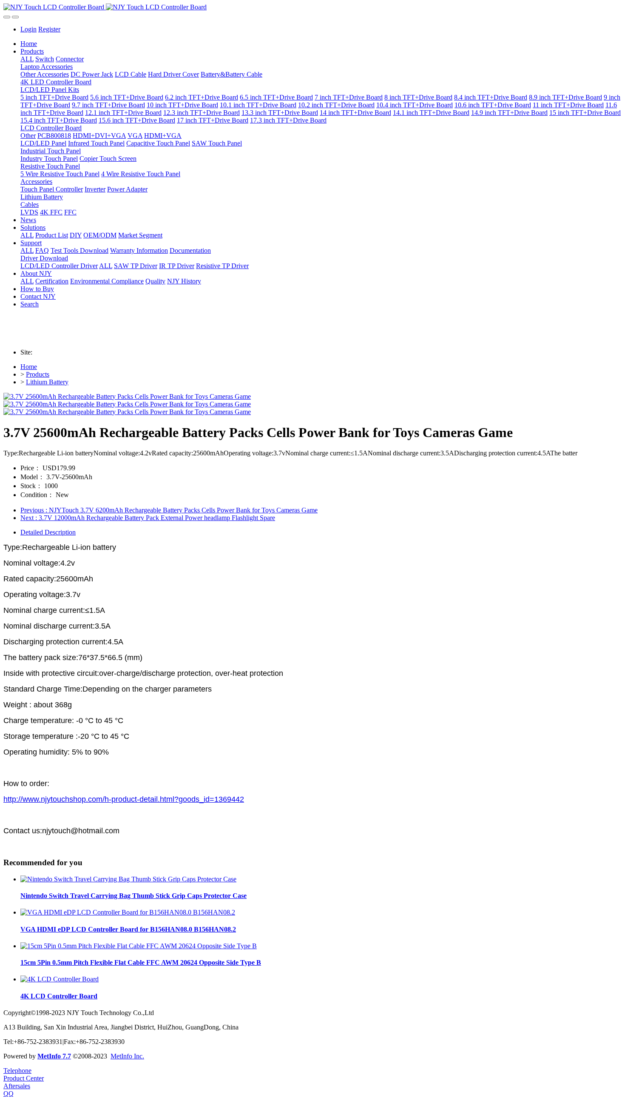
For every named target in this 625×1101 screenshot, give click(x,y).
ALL (27, 59)
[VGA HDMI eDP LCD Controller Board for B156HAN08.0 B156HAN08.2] (127, 912)
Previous (169, 510)
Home (28, 43)
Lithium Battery (47, 382)
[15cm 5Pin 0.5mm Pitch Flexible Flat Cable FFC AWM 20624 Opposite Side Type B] (138, 945)
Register (49, 29)
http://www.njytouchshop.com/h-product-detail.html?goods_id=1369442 (123, 799)
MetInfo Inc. (127, 1056)
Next (147, 517)
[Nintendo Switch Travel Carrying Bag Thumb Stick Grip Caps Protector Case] (128, 879)
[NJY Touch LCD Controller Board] (312, 7)
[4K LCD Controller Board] (59, 979)
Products (37, 374)
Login (28, 29)
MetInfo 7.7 (54, 1056)
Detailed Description (48, 532)
